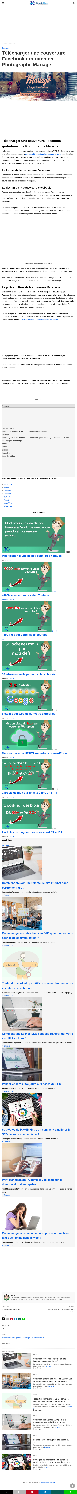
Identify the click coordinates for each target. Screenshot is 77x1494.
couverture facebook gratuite (11, 1338)
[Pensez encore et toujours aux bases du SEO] (16, 1442)
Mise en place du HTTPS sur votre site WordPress (34, 753)
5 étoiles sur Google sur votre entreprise (28, 713)
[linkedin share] (15, 1319)
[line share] (23, 1319)
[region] (38, 23)
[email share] (7, 1319)
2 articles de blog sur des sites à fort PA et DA (32, 832)
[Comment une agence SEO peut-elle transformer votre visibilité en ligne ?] (16, 1422)
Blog (35, 1354)
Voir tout (5, 845)
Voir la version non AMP (48, 1482)
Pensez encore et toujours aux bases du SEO (31, 1084)
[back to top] (72, 1485)
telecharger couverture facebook (33, 1338)
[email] (19, 1492)
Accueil (4, 43)
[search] (74, 3)
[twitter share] (3, 1318)
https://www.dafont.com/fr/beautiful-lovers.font (40, 320)
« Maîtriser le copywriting (11, 1309)
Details (11, 560)
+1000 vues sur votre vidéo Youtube (25, 595)
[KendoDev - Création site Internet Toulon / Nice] (38, 3)
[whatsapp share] (19, 1319)
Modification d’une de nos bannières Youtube (32, 555)
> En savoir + (7, 895)
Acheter (5, 600)
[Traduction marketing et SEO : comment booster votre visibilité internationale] (16, 1401)
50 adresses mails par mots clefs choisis (28, 674)
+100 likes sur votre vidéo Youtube (24, 634)
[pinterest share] (11, 1319)
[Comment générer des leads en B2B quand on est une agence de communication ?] (16, 1381)
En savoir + (49, 1366)
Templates (12, 43)
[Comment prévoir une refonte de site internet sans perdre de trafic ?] (16, 1361)
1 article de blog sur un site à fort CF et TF (30, 792)
